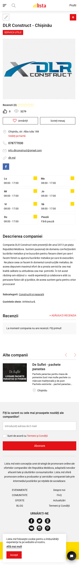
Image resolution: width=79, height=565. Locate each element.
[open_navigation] (5, 5)
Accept (14, 554)
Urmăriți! (22, 120)
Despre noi (59, 490)
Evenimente (20, 490)
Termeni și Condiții (59, 505)
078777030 (15, 143)
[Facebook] (6, 166)
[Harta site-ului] (6, 17)
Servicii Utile (13, 32)
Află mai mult (14, 546)
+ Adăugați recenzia (62, 315)
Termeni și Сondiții (37, 435)
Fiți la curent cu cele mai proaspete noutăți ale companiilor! (33, 414)
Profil (72, 5)
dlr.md (11, 157)
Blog (19, 505)
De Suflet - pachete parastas (46, 367)
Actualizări (59, 500)
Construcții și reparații (31, 294)
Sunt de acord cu (17, 435)
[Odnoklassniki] (49, 521)
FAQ (59, 495)
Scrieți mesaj (58, 120)
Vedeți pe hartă (17, 135)
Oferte (19, 500)
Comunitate (20, 495)
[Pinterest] (49, 528)
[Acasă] (39, 5)
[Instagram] (41, 528)
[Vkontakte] (33, 528)
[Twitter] (41, 521)
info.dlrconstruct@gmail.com (25, 150)
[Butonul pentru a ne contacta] (71, 555)
